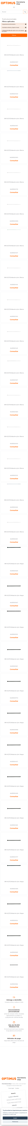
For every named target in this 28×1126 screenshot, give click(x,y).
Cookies (17, 1088)
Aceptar (15, 1118)
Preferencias (15, 1121)
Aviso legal (11, 1088)
